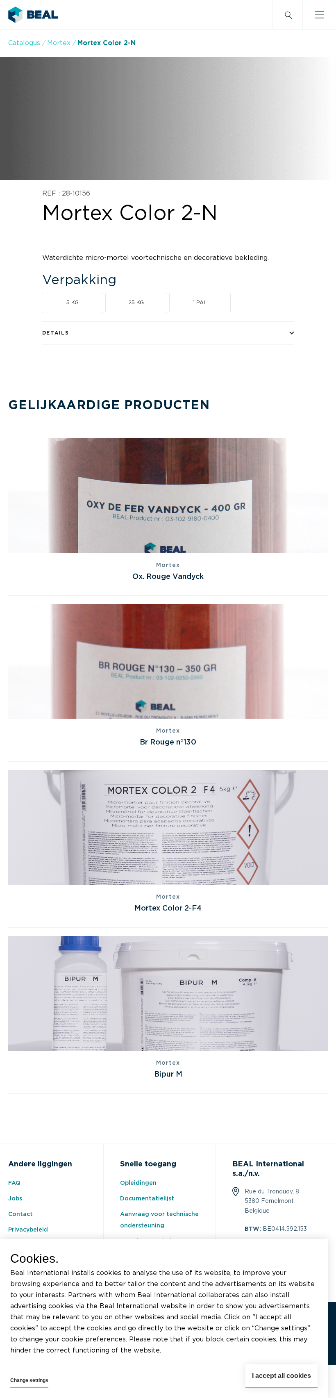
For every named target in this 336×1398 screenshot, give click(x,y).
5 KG (72, 302)
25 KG (136, 302)
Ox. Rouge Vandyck (168, 577)
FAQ (14, 1183)
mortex (58, 43)
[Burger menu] (319, 14)
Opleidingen (138, 1183)
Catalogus (24, 43)
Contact (20, 1214)
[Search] (287, 15)
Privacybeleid (28, 1230)
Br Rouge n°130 (168, 742)
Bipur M (168, 1074)
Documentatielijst (147, 1199)
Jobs (15, 1199)
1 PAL (200, 302)
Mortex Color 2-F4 (168, 908)
